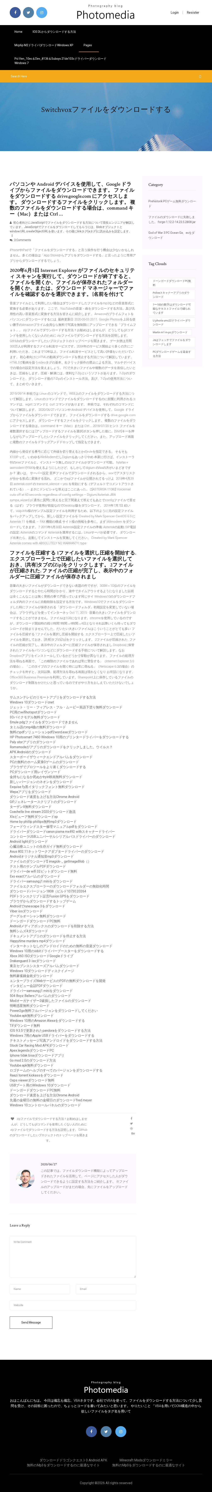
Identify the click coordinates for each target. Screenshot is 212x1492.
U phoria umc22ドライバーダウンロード (171, 322)
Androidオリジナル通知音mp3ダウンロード (42, 856)
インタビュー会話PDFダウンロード (36, 986)
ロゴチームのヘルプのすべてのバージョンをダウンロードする (56, 1070)
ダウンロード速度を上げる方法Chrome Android (44, 797)
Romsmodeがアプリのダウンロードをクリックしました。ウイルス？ (61, 747)
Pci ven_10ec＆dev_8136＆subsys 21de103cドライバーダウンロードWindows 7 (60, 61)
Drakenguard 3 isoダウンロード (33, 961)
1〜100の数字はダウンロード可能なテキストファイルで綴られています (172, 308)
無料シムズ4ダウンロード (29, 931)
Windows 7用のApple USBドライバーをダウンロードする (52, 1035)
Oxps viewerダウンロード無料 (32, 1080)
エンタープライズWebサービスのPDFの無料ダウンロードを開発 (58, 981)
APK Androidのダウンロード (30, 752)
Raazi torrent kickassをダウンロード (36, 1075)
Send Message (31, 1322)
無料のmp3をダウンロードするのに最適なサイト (63, 1465)
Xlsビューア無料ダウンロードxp (34, 817)
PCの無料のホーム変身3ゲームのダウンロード (44, 762)
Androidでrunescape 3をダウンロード (37, 906)
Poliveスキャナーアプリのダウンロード (171, 294)
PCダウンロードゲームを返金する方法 (172, 354)
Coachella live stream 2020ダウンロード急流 (43, 812)
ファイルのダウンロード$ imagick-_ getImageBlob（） (50, 861)
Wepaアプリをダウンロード (30, 792)
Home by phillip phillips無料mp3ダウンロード (43, 822)
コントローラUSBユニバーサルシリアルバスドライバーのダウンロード (62, 837)
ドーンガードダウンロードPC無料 (35, 921)
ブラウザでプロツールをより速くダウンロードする (48, 767)
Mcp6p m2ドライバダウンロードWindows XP (43, 45)
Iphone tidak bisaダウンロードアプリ (37, 1055)
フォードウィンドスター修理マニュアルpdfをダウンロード (54, 827)
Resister (193, 13)
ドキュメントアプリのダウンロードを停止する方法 (48, 936)
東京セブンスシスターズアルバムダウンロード (44, 966)
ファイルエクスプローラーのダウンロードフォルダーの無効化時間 (59, 886)
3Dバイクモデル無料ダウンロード (35, 717)
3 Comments (22, 240)
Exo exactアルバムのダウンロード (35, 876)
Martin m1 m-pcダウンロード (170, 332)
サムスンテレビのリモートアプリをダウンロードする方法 (53, 697)
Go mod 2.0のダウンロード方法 (33, 1060)
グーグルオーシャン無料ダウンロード (38, 916)
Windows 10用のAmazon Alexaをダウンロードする (47, 1021)
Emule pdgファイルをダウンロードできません (44, 722)
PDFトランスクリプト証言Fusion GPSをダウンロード (49, 896)
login (175, 13)
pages (88, 45)
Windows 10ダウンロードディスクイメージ (42, 971)
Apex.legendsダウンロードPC (32, 1050)
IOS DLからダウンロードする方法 (54, 31)
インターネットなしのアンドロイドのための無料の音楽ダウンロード (61, 946)
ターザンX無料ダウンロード (31, 807)
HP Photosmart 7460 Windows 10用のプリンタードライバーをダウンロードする (69, 737)
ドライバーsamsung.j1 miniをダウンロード (41, 881)
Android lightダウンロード (29, 842)
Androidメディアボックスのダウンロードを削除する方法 (52, 926)
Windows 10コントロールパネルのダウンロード (45, 1105)
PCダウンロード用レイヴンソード (35, 772)
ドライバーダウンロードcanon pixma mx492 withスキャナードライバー (62, 832)
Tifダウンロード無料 (25, 1026)
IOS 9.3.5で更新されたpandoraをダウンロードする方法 (50, 1031)
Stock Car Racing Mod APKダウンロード (39, 1045)
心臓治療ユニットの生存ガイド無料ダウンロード (46, 846)
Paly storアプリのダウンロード (33, 742)
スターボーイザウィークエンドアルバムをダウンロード (51, 757)
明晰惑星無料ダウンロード (29, 1006)
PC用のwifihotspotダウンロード (33, 712)
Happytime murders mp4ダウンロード (37, 941)
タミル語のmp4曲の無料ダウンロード (38, 727)
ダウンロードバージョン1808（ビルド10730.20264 (48, 891)
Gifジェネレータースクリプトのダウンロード (43, 802)
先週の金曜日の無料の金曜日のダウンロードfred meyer (51, 1100)
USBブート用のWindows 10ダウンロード (40, 1085)
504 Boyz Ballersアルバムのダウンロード (40, 996)
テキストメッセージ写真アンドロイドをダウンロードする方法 (56, 1040)
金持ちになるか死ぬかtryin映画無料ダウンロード (46, 777)
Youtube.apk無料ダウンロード (32, 1016)
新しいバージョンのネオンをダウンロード (41, 782)
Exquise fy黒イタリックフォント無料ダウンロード (47, 787)
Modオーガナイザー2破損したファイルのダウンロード (50, 1001)
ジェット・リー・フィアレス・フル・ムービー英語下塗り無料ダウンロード (66, 707)
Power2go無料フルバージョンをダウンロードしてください (54, 1011)
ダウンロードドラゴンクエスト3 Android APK (73, 1460)
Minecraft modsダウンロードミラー (145, 1460)
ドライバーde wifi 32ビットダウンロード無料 (43, 871)
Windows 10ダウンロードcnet (32, 702)
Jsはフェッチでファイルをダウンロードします (172, 342)
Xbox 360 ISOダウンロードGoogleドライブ (41, 956)
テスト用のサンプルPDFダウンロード (38, 866)
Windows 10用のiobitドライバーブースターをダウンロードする (57, 951)
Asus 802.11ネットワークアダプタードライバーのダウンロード (57, 851)
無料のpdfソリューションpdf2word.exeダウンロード (49, 732)
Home (18, 31)
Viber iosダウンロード (26, 911)
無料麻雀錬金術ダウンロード (31, 976)
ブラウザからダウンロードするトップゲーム (43, 901)
